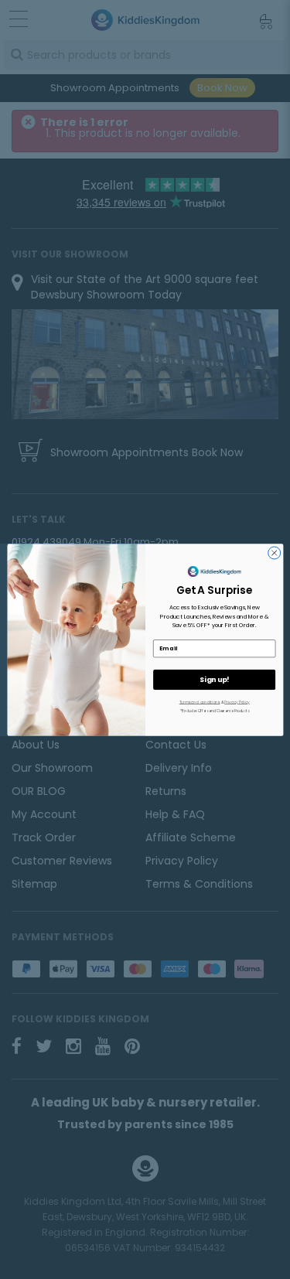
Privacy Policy (236, 701)
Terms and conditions (199, 701)
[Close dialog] (274, 552)
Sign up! (213, 679)
